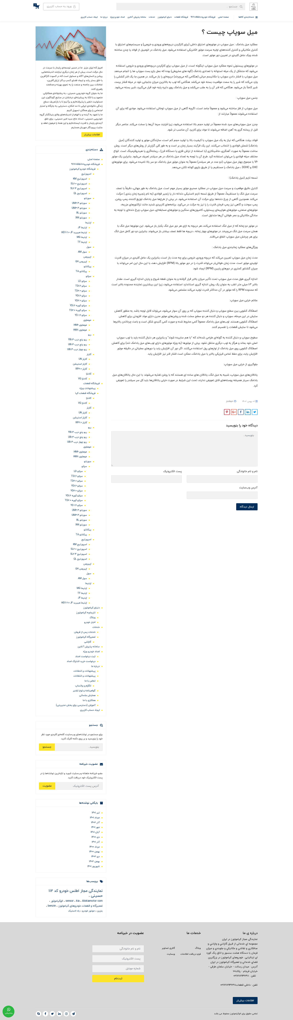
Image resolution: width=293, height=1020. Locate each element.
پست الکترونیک (172, 471)
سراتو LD (82, 281)
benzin (51, 906)
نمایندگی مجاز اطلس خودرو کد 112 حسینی (75, 893)
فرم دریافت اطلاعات (190, 954)
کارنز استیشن (80, 364)
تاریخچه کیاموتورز (85, 612)
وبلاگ (92, 617)
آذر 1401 (96, 842)
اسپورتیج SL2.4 (78, 188)
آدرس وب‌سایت (248, 488)
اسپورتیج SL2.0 (79, 183)
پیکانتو (87, 266)
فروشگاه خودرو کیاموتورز (82, 169)
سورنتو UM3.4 (79, 208)
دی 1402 (95, 856)
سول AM (82, 252)
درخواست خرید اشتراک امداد (81, 661)
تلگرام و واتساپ (83, 685)
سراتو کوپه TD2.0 (78, 310)
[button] (39, 6)
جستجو (47, 747)
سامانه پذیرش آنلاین (137, 17)
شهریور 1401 (93, 866)
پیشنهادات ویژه (87, 388)
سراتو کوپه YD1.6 (78, 305)
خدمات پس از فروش (84, 632)
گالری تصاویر (168, 948)
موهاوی (87, 320)
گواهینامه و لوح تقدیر (84, 690)
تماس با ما (90, 680)
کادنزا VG (82, 378)
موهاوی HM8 (80, 330)
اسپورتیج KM (80, 178)
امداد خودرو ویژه (117, 17)
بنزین (99, 911)
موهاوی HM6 (80, 325)
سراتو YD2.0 (81, 300)
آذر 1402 (95, 822)
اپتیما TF (82, 242)
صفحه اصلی (223, 17)
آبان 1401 (95, 832)
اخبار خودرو (89, 622)
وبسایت (171, 954)
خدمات (152, 17)
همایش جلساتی (87, 695)
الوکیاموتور (56, 901)
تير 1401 (96, 812)
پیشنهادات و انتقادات (84, 671)
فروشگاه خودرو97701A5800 (203, 17)
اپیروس (87, 256)
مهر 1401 (95, 827)
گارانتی (87, 642)
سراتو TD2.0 (81, 290)
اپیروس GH (81, 261)
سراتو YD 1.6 (81, 315)
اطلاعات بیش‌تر (92, 134)
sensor (69, 901)
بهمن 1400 (94, 851)
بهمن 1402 (94, 861)
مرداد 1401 (95, 817)
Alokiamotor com (92, 901)
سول (88, 247)
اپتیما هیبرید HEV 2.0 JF (74, 232)
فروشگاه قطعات (181, 17)
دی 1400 (95, 837)
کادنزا (88, 373)
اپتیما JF (82, 227)
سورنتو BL (81, 212)
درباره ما (104, 17)
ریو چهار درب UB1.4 (77, 349)
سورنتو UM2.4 (79, 203)
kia (77, 901)
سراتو (88, 276)
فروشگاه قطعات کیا (85, 393)
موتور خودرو (88, 911)
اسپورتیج (86, 174)
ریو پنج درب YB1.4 (77, 339)
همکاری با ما (89, 700)
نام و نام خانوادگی (247, 471)
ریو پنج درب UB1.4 (77, 344)
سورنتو (87, 198)
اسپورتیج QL (80, 193)
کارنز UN (83, 359)
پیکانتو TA (81, 271)
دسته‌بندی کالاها (247, 17)
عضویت (47, 786)
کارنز (89, 354)
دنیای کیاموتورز (165, 17)
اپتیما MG (82, 237)
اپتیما (88, 222)
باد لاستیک (74, 911)
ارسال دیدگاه (247, 507)
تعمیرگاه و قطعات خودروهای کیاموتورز (80, 906)
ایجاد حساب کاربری (89, 17)
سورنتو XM (81, 217)
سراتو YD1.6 (81, 295)
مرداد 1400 (94, 847)
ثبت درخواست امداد (85, 656)
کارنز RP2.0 (81, 369)
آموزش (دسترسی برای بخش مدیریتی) (75, 705)
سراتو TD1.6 (81, 286)
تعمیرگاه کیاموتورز (85, 637)
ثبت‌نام (118, 978)
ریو (89, 334)
